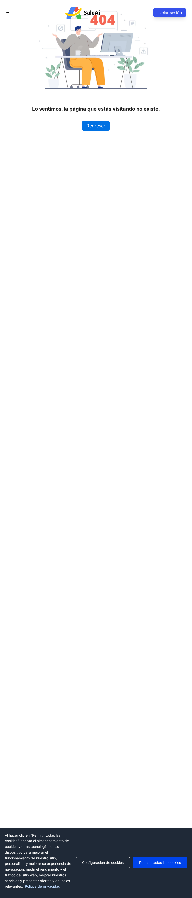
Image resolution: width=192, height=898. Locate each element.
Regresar (96, 125)
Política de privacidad (42, 886)
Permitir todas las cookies (160, 862)
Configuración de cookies (103, 862)
